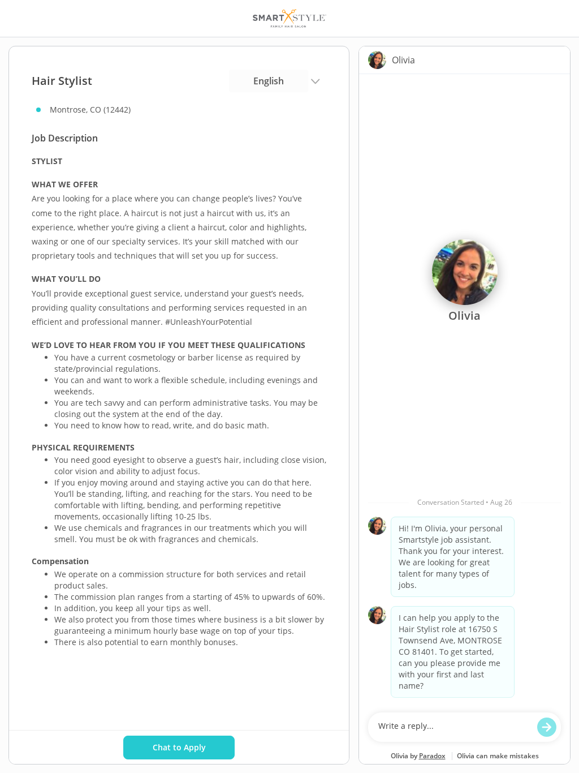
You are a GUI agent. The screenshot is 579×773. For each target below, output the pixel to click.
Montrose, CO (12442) (90, 109)
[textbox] (454, 727)
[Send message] (546, 727)
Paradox (432, 756)
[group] (464, 390)
